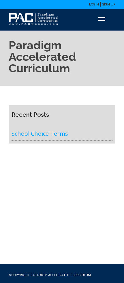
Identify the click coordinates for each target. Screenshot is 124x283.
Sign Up (108, 4)
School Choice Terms (40, 133)
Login (94, 4)
